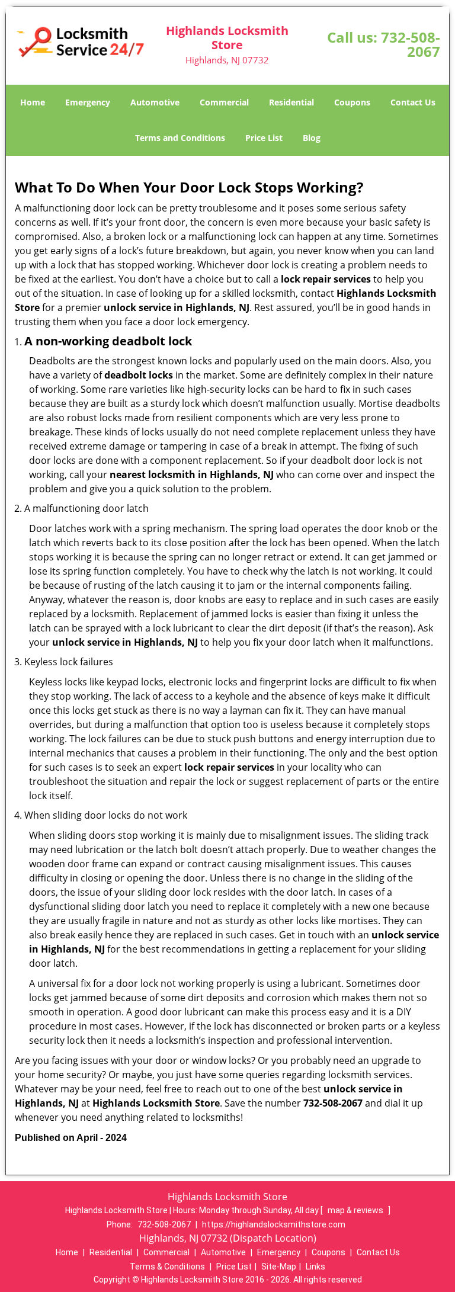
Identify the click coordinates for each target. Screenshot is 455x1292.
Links (315, 1266)
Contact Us (412, 102)
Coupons (352, 102)
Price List (264, 137)
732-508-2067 (410, 44)
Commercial (224, 102)
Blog (312, 137)
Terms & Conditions (167, 1266)
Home (32, 102)
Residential (291, 102)
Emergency (87, 102)
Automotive (155, 102)
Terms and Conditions (180, 137)
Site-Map (278, 1266)
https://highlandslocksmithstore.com (273, 1224)
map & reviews (356, 1210)
